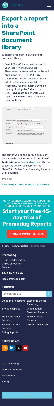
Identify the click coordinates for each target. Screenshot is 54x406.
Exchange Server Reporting (36, 302)
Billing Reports (10, 332)
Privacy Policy (8, 375)
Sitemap (5, 381)
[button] (49, 294)
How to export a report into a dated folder (25, 184)
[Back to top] (27, 395)
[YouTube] (25, 348)
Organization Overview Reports (37, 310)
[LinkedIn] (12, 348)
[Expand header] (49, 5)
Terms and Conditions (12, 369)
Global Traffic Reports (39, 324)
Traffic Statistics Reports (11, 318)
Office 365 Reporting (13, 300)
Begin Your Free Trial (28, 233)
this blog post (33, 162)
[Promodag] (12, 5)
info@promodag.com (13, 278)
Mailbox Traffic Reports (35, 318)
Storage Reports (11, 308)
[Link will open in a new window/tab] (19, 348)
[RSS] (5, 348)
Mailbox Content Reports (11, 326)
